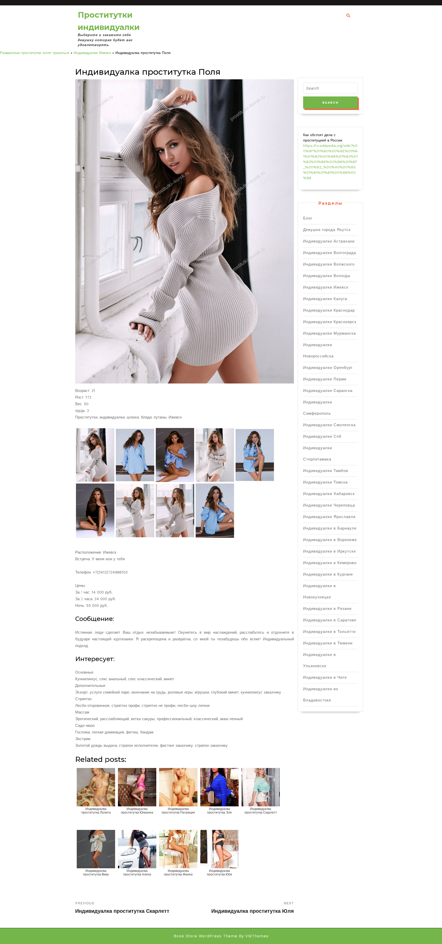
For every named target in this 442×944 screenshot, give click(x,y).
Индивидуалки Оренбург (327, 367)
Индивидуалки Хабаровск (329, 493)
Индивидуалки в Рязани (327, 608)
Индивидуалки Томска (325, 482)
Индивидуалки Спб (322, 436)
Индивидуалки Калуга (325, 299)
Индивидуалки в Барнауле (330, 528)
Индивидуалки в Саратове (329, 620)
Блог (307, 218)
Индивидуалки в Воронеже (330, 539)
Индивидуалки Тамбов (325, 470)
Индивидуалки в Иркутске (329, 551)
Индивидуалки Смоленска (329, 425)
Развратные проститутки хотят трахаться (34, 53)
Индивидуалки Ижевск (92, 53)
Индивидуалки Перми (324, 379)
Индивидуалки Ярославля (329, 516)
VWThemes (257, 936)
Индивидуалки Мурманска (329, 333)
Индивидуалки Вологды (326, 275)
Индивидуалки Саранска (327, 390)
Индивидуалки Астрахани (329, 241)
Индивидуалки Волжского (329, 264)
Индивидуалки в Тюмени (327, 643)
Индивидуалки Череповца (329, 505)
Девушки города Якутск (327, 229)
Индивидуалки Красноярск (330, 322)
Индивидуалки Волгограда (329, 252)
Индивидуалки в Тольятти (329, 631)
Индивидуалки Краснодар (329, 310)
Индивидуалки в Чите (325, 677)
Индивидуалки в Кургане (328, 574)
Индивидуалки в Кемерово (330, 563)
